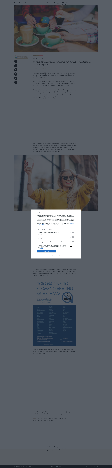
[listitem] (56, 229)
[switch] (72, 232)
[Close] (78, 212)
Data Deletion (48, 255)
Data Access (56, 255)
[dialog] (56, 234)
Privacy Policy (63, 255)
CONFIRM (46, 251)
